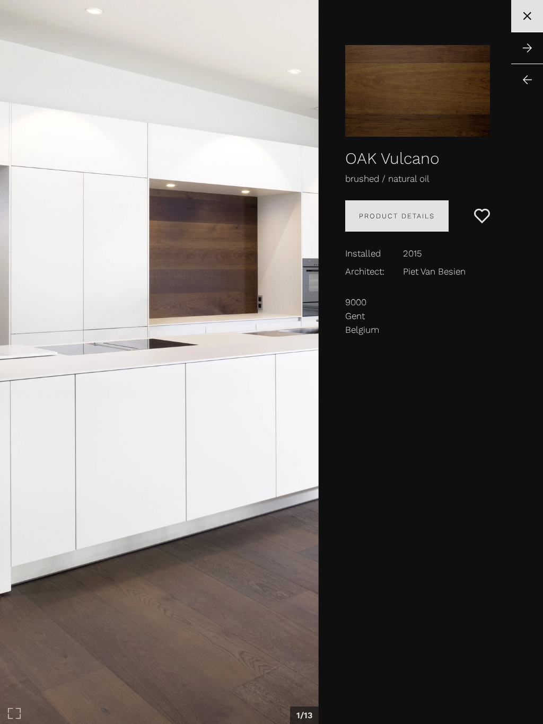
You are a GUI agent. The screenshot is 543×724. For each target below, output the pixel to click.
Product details (397, 216)
